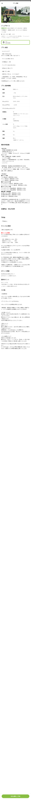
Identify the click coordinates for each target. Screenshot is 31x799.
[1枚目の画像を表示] (12, 21)
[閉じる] (2, 3)
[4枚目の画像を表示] (19, 21)
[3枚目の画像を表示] (16, 21)
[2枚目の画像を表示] (14, 21)
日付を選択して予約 (15, 796)
